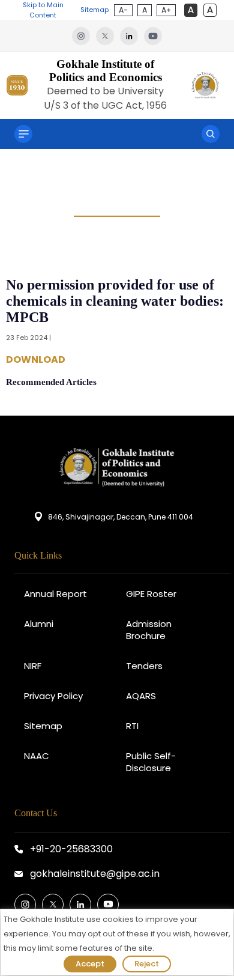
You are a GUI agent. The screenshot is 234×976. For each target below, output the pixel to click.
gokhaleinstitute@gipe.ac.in (95, 874)
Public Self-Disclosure (151, 762)
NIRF (32, 665)
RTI (132, 726)
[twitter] (108, 35)
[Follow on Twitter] (53, 904)
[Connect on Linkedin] (80, 904)
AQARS (141, 696)
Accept (90, 963)
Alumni (38, 623)
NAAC (36, 756)
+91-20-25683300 (71, 849)
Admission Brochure (149, 629)
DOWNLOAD (35, 360)
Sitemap (94, 9)
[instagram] (84, 35)
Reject (146, 963)
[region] (117, 942)
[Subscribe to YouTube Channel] (108, 904)
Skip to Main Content (43, 10)
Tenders (144, 665)
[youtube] (153, 35)
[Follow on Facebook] (25, 904)
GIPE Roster (151, 593)
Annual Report (55, 593)
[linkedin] (132, 35)
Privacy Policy (53, 696)
